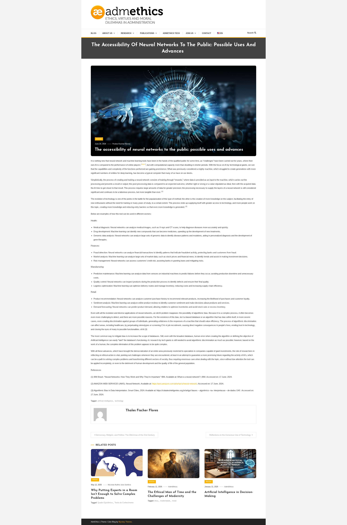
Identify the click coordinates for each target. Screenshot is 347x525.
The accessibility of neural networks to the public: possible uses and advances (170, 150)
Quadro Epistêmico (105, 503)
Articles (99, 139)
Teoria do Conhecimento (124, 503)
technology (119, 401)
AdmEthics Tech (171, 33)
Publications (147, 33)
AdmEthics (172, 486)
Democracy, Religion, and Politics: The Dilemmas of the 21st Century (125, 435)
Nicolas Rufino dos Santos (119, 484)
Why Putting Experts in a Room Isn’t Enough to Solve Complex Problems (114, 494)
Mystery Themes (125, 522)
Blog (93, 33)
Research (126, 33)
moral (174, 501)
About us (107, 33)
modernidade (165, 501)
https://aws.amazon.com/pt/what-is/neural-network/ (174, 383)
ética (156, 501)
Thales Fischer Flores (121, 144)
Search (250, 33)
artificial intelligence (105, 401)
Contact (206, 33)
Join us (189, 33)
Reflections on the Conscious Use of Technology (230, 435)
